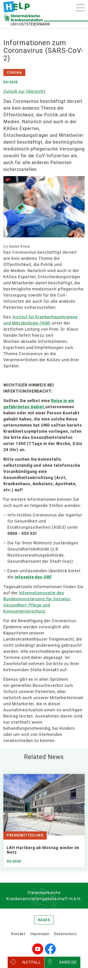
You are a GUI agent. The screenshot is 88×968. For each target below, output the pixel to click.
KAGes (44, 920)
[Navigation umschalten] (80, 7)
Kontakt (18, 934)
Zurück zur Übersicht (24, 91)
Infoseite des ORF (33, 577)
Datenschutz (65, 934)
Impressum (40, 934)
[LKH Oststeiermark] (16, 7)
